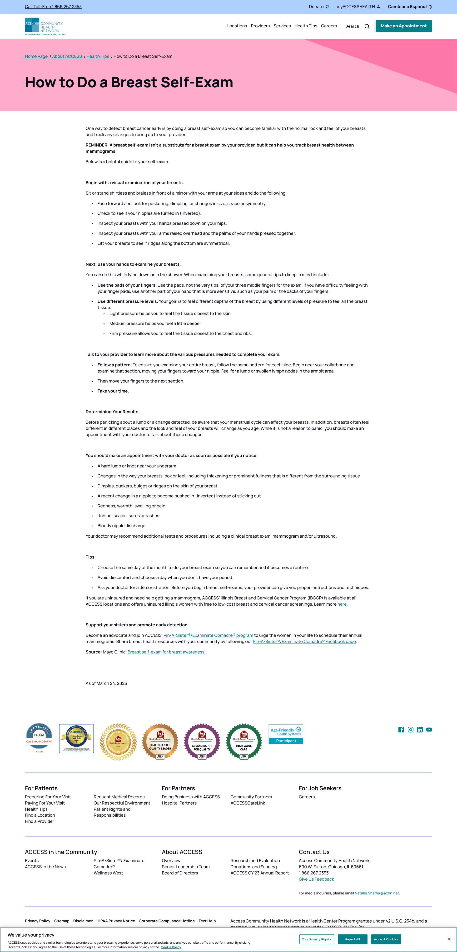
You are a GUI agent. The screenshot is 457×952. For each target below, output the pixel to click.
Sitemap (62, 920)
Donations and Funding (254, 867)
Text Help (207, 920)
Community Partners (251, 797)
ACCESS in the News (45, 867)
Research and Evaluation (255, 861)
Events (32, 861)
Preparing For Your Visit (48, 797)
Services (282, 26)
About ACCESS (67, 56)
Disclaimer (83, 920)
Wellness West (108, 873)
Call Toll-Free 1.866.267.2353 (53, 7)
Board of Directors (180, 873)
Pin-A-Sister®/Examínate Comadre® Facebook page (304, 641)
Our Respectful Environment (122, 803)
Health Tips (306, 26)
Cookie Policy (171, 947)
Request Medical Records (119, 797)
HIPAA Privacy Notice (116, 920)
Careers (329, 26)
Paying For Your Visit (45, 803)
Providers (260, 26)
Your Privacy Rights (316, 939)
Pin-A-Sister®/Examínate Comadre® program (208, 635)
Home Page (36, 56)
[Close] (449, 939)
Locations (237, 26)
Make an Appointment (404, 26)
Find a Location (40, 815)
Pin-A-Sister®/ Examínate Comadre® (119, 864)
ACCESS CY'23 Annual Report (260, 873)
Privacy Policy (37, 920)
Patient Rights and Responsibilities (112, 812)
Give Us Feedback (316, 879)
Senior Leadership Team (186, 867)
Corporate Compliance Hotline (167, 920)
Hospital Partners (179, 803)
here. (343, 604)
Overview (171, 861)
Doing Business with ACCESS (191, 797)
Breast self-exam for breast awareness (166, 652)
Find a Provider (39, 821)
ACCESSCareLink (248, 803)
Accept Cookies (386, 939)
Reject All (352, 939)
